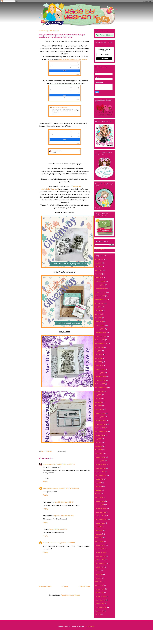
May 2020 (98, 534)
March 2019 (99, 585)
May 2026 (98, 270)
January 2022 (99, 460)
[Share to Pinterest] (65, 451)
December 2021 (100, 464)
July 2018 (98, 614)
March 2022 (99, 453)
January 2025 (99, 329)
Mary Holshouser (50, 488)
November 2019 (100, 556)
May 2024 (98, 358)
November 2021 (100, 468)
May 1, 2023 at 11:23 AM (66, 543)
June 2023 (98, 398)
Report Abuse (100, 250)
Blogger (90, 626)
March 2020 (99, 541)
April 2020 (98, 537)
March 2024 (99, 365)
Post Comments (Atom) (70, 595)
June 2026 (98, 266)
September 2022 (101, 431)
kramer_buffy (49, 464)
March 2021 (99, 497)
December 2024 (100, 332)
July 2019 (98, 570)
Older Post (84, 586)
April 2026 (98, 274)
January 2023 (99, 417)
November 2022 (100, 424)
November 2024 (100, 336)
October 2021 (99, 471)
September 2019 (100, 563)
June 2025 (98, 310)
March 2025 (99, 321)
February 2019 (100, 589)
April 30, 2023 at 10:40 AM (64, 502)
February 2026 (100, 281)
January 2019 (99, 592)
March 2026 (99, 277)
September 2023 (101, 387)
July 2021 (98, 482)
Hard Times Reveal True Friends (73, 59)
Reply (45, 481)
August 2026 (99, 259)
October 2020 (100, 515)
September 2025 (101, 299)
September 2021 (100, 475)
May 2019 (98, 578)
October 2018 (99, 603)
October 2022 (100, 428)
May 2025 (98, 314)
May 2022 (98, 446)
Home (65, 586)
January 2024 (99, 373)
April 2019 (98, 581)
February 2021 (100, 501)
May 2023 (98, 402)
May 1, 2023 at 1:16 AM (58, 529)
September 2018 (100, 607)
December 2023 (100, 376)
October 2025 (100, 296)
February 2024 (100, 369)
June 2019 (98, 574)
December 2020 (100, 508)
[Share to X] (61, 451)
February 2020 (100, 545)
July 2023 (98, 395)
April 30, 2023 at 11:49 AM (64, 515)
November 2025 (100, 292)
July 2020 (98, 526)
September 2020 (101, 519)
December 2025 (100, 288)
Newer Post (45, 586)
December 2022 (100, 420)
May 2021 (98, 490)
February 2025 (100, 325)
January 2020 (99, 548)
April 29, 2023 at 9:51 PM (65, 464)
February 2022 (100, 457)
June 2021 (98, 486)
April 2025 (98, 318)
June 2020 (98, 530)
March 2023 (99, 409)
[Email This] (58, 451)
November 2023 (100, 380)
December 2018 (100, 596)
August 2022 (99, 435)
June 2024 (98, 354)
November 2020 (100, 512)
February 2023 (100, 413)
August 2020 (99, 523)
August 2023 (99, 391)
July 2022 (98, 439)
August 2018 (99, 611)
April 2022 (98, 450)
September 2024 (101, 343)
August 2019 (99, 567)
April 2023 (98, 406)
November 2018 (100, 600)
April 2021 (98, 493)
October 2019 (99, 559)
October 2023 (100, 384)
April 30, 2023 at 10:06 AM (69, 488)
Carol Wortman (49, 543)
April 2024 (98, 362)
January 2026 (99, 285)
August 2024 (99, 347)
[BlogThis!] (60, 451)
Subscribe (104, 58)
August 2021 (99, 479)
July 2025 (98, 307)
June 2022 (98, 442)
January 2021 (99, 504)
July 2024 (98, 351)
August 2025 (99, 303)
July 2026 (98, 263)
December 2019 (100, 552)
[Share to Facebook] (63, 451)
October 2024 (100, 340)
